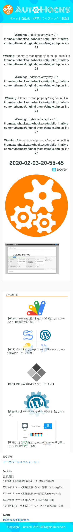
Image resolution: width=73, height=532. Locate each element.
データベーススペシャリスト (21, 462)
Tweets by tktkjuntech (16, 519)
